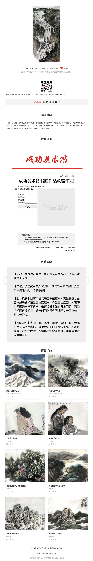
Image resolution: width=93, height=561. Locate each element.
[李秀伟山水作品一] (25, 528)
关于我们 (33, 548)
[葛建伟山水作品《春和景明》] (25, 481)
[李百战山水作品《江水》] (68, 481)
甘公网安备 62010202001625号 (54, 558)
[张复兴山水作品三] (25, 386)
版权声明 (46, 548)
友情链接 (59, 548)
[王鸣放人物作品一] (25, 433)
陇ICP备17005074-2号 (36, 558)
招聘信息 (53, 548)
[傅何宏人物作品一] (68, 433)
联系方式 (40, 548)
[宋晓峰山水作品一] (68, 528)
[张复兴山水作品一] (68, 386)
